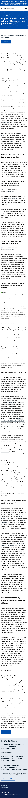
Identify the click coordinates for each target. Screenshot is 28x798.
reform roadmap (16, 58)
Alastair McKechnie (17, 773)
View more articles (8, 778)
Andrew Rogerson (21, 774)
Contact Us (4, 785)
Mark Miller (3, 35)
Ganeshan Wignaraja (19, 35)
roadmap (6, 122)
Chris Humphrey (7, 752)
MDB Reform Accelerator (8, 8)
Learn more (6, 731)
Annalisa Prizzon (5, 37)
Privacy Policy (4, 787)
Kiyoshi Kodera (11, 774)
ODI (2, 26)
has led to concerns (12, 198)
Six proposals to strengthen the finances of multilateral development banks (12, 746)
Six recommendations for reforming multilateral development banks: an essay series (14, 767)
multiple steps (10, 402)
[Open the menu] (26, 8)
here (11, 141)
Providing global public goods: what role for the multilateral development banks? (12, 758)
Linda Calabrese (10, 35)
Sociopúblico (18, 794)
